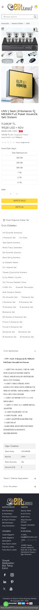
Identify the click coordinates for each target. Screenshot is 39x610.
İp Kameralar (7, 514)
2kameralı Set (8, 332)
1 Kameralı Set (27, 297)
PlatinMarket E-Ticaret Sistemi (12, 608)
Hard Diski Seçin (8, 149)
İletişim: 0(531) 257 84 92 (11, 13)
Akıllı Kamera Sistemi (11, 292)
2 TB (19, 178)
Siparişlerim (6, 541)
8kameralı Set (8, 312)
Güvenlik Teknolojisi (24, 287)
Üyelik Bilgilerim (8, 535)
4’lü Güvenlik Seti (10, 297)
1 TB (19, 173)
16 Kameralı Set (26, 307)
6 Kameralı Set (8, 302)
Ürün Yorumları (10, 487)
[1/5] (2, 142)
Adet (3, 190)
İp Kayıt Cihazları (9, 520)
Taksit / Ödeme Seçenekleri (15, 478)
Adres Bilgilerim (8, 538)
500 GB (19, 168)
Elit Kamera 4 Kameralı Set (14, 317)
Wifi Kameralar (7, 523)
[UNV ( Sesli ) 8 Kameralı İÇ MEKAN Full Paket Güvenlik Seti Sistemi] (19, 45)
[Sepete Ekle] (19, 201)
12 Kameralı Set (9, 307)
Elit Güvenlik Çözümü (11, 253)
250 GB (19, 158)
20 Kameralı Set (9, 337)
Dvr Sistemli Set (9, 267)
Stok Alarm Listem (9, 544)
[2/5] (4, 142)
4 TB (19, 183)
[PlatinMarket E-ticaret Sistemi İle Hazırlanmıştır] (11, 603)
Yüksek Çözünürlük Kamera (14, 272)
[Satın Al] (19, 207)
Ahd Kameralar (8, 511)
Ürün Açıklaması (10, 351)
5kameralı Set (24, 332)
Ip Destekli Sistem (10, 263)
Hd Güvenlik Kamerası (12, 233)
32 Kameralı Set (27, 337)
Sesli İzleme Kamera (11, 243)
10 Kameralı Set (25, 302)
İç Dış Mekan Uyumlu (11, 277)
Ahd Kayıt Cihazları (9, 517)
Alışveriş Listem (8, 547)
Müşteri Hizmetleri (28, 525)
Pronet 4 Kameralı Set (12, 327)
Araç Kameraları (8, 526)
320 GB (19, 163)
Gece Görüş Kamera (11, 258)
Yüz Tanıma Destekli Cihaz (14, 282)
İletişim (23, 528)
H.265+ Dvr (7, 287)
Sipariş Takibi (26, 511)
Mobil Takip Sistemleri (12, 248)
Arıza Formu (25, 514)
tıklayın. (19, 137)
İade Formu (25, 517)
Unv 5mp (23, 238)
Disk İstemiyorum (19, 153)
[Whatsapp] (6, 604)
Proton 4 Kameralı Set (12, 322)
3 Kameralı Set (8, 238)
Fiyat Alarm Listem (9, 550)
